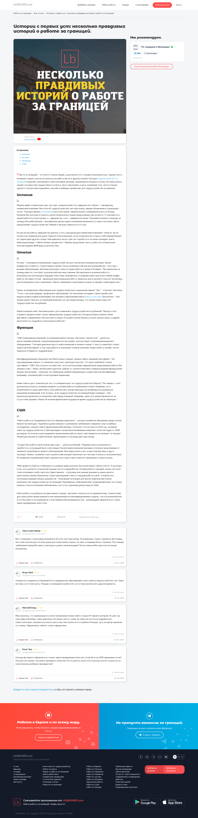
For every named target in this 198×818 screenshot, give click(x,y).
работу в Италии (93, 297)
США (24, 164)
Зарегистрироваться (48, 738)
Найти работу (109, 5)
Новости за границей (52, 785)
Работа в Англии (93, 777)
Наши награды (19, 779)
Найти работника (50, 774)
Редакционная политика (126, 787)
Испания (26, 154)
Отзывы (16, 772)
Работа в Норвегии (94, 774)
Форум (125, 5)
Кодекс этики (121, 785)
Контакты (17, 782)
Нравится (23, 563)
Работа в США (92, 785)
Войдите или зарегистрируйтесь (33, 689)
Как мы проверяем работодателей (124, 770)
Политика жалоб (123, 782)
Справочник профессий (53, 777)
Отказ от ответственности (128, 774)
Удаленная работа (94, 782)
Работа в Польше (94, 769)
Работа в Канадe (93, 787)
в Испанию (46, 212)
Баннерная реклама (22, 777)
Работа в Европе (93, 766)
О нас (16, 766)
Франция (26, 161)
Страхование (142, 5)
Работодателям (162, 5)
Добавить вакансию (171, 769)
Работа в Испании (94, 779)
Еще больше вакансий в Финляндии (152, 67)
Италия (25, 158)
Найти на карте (50, 769)
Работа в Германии (94, 772)
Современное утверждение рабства (128, 778)
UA (178, 757)
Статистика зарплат (52, 779)
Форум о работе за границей (56, 772)
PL (182, 757)
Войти (179, 5)
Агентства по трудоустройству (56, 766)
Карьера (17, 769)
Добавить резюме (86, 5)
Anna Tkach (30, 140)
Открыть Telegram (151, 735)
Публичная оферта (124, 766)
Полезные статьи (50, 782)
